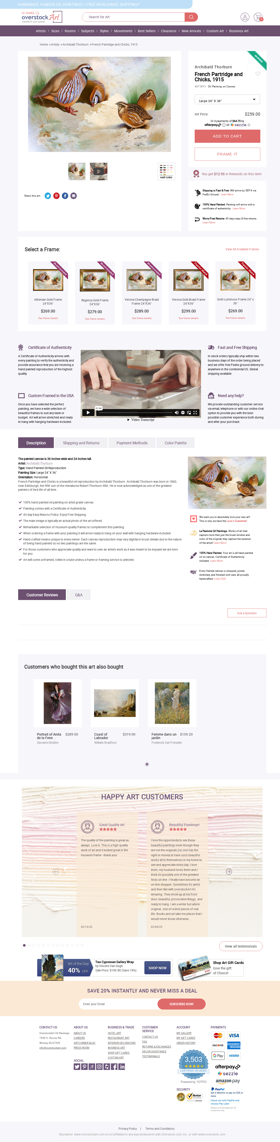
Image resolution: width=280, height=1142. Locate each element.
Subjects (87, 30)
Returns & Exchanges (156, 1046)
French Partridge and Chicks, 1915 (115, 44)
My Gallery (184, 1033)
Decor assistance (154, 1051)
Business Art (238, 30)
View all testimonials (241, 946)
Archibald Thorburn (76, 44)
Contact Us (150, 1036)
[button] (229, 871)
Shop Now (157, 967)
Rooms (70, 30)
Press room (81, 1047)
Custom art (116, 1057)
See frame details (48, 318)
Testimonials (151, 1056)
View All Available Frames (242, 249)
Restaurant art (119, 1038)
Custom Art (215, 30)
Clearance (168, 30)
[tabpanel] (57, 714)
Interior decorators (122, 1043)
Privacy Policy (128, 1129)
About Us (80, 1033)
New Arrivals (191, 30)
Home (44, 44)
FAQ (144, 1041)
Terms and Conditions (160, 1129)
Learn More (227, 194)
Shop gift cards (119, 1052)
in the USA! (220, 578)
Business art (116, 1047)
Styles (104, 30)
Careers (79, 1038)
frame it (227, 154)
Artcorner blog (84, 1043)
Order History (186, 1043)
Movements (123, 30)
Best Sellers (147, 30)
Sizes (55, 30)
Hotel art (114, 1033)
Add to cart (227, 136)
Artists (41, 30)
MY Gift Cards (186, 1038)
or (238, 124)
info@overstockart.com (52, 1047)
